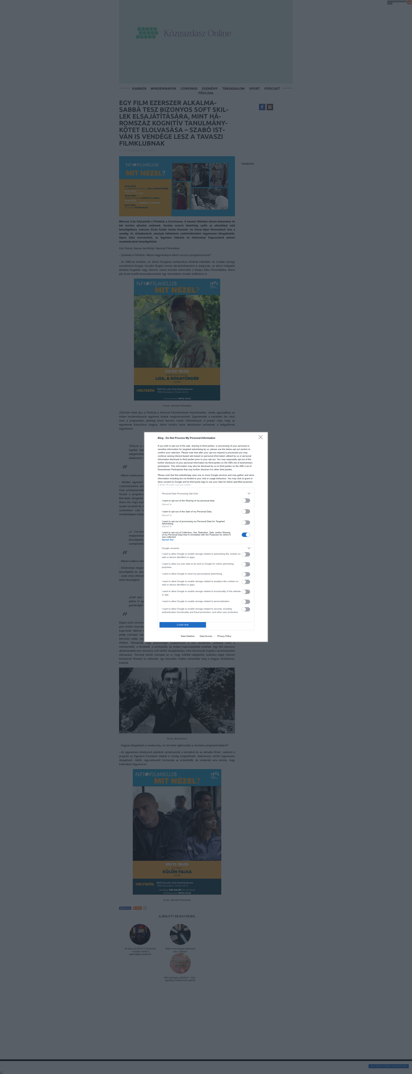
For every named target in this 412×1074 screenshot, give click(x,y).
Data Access (206, 636)
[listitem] (206, 493)
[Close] (262, 438)
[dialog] (206, 537)
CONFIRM (183, 625)
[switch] (246, 500)
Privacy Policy (224, 636)
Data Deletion (188, 636)
